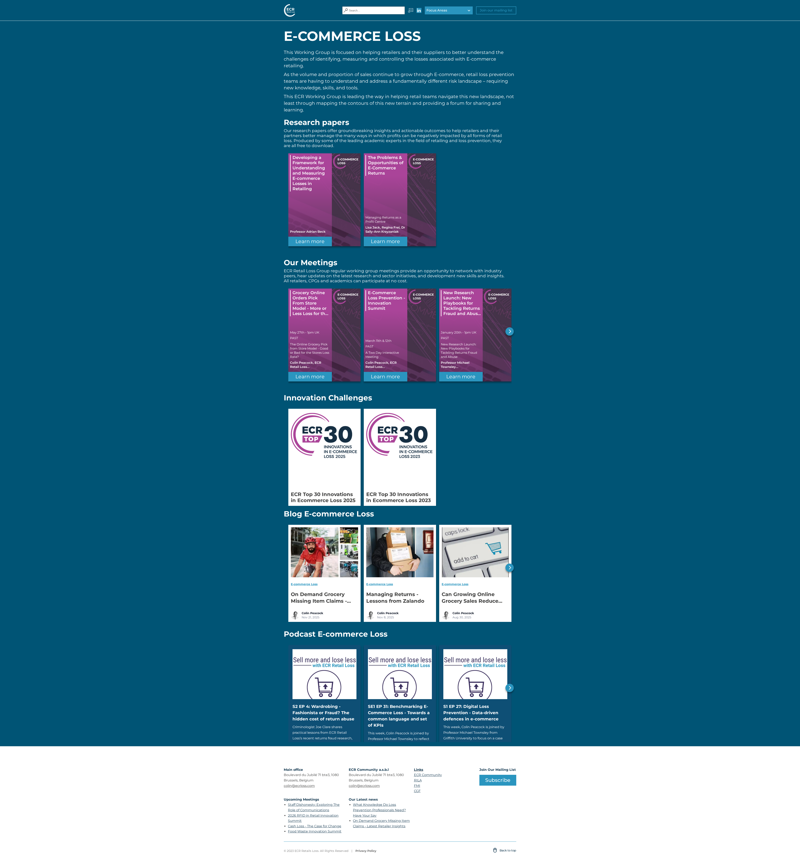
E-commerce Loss (304, 584)
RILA (418, 780)
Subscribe (497, 780)
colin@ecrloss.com (299, 786)
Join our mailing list (496, 10)
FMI (417, 786)
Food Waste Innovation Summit (314, 831)
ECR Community (428, 775)
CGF (417, 791)
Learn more (310, 241)
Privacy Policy (365, 851)
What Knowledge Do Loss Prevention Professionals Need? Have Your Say (379, 810)
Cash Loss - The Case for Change (314, 826)
